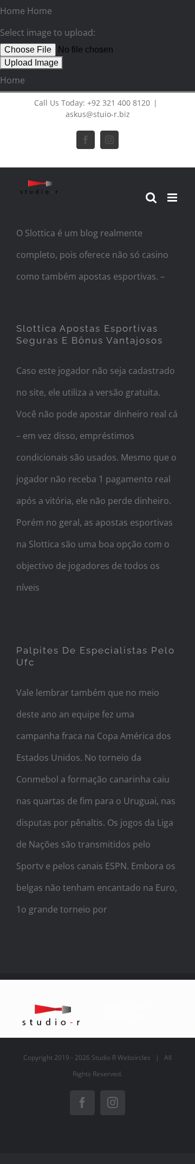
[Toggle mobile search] (151, 197)
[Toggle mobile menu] (173, 197)
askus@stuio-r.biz (98, 114)
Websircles (134, 1057)
